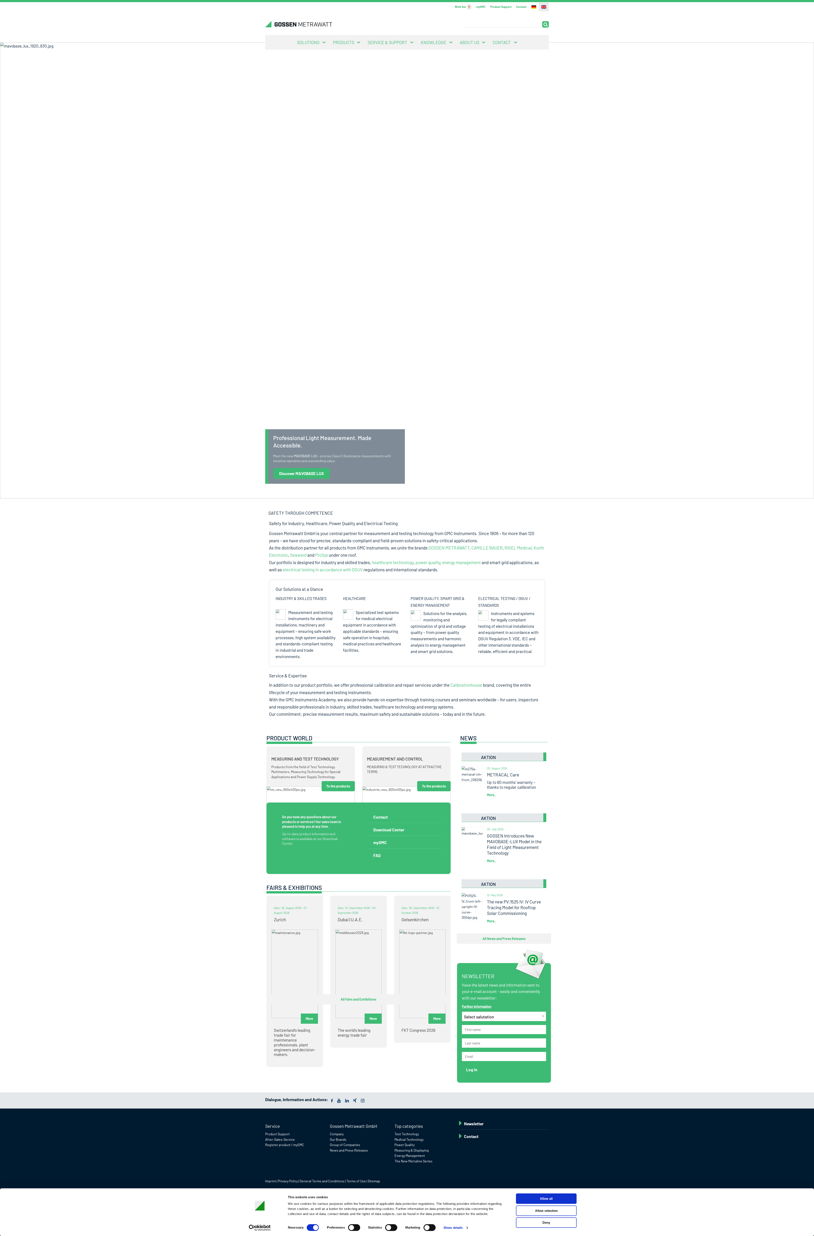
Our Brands (338, 1139)
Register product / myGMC (284, 1145)
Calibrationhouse (466, 685)
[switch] (354, 1227)
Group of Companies (345, 1145)
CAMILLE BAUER (487, 547)
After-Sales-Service (280, 1139)
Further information (476, 1006)
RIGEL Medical (518, 547)
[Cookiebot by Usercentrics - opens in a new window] (259, 1228)
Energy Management (409, 1156)
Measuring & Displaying (411, 1150)
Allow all (546, 1198)
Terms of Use (356, 1181)
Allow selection (546, 1210)
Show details (453, 1227)
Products (343, 42)
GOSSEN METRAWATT (449, 547)
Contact (521, 6)
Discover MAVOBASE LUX (301, 473)
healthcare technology (393, 562)
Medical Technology (409, 1139)
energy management (461, 562)
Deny (546, 1222)
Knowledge (433, 42)
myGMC (480, 6)
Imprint (270, 1181)
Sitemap (374, 1181)
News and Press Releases (349, 1150)
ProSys (321, 555)
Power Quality (404, 1145)
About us (469, 42)
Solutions (308, 42)
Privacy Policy (288, 1181)
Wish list (462, 6)
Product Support (501, 6)
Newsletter (474, 1123)
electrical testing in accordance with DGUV (323, 569)
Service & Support (387, 42)
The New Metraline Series (413, 1161)
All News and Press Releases (503, 939)
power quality (427, 562)
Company (337, 1134)
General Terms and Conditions (322, 1181)
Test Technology (406, 1134)
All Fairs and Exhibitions (358, 999)
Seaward (298, 555)
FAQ (377, 855)
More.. (491, 795)
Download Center (388, 829)
